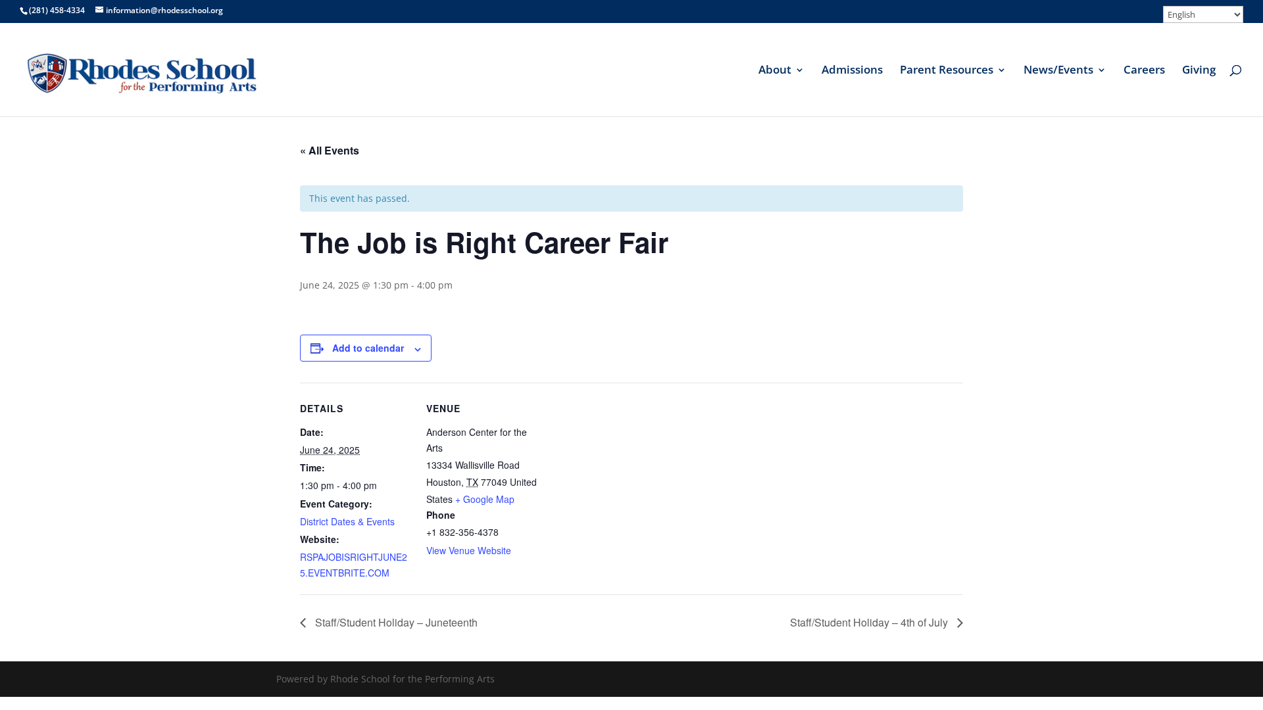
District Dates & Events (347, 521)
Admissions (852, 71)
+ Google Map (484, 499)
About (774, 71)
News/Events (1058, 71)
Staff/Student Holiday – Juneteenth (395, 622)
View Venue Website (468, 550)
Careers (1144, 71)
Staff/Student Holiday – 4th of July (870, 622)
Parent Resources (946, 71)
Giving (1199, 71)
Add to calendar (368, 347)
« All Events (329, 150)
